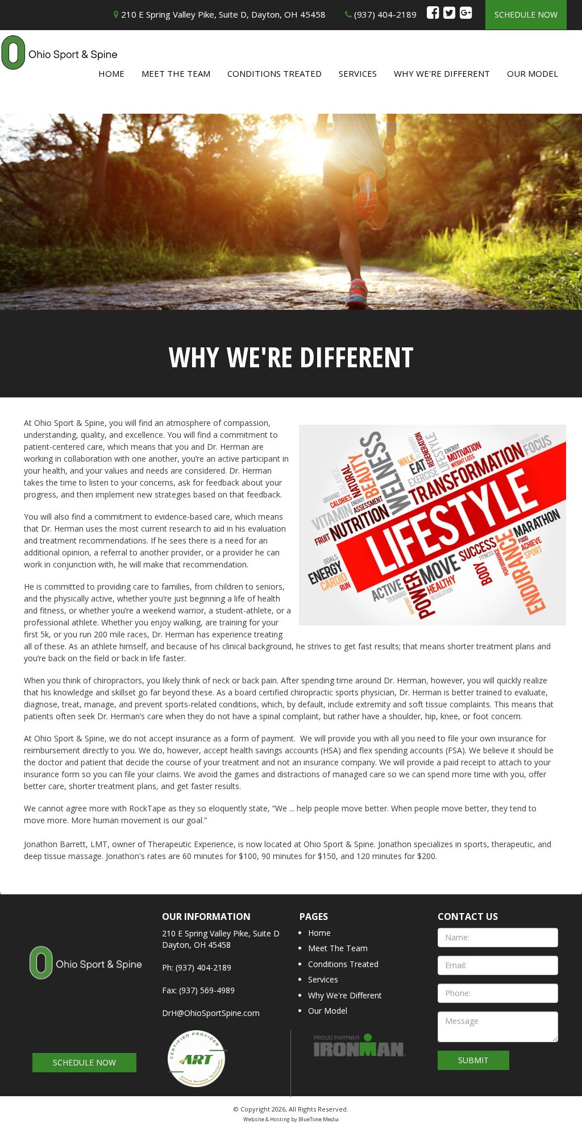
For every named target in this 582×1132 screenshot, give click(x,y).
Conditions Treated (274, 73)
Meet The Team (176, 73)
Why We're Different (442, 73)
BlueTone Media (318, 1119)
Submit (473, 1060)
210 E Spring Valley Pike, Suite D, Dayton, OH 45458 (222, 14)
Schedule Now (526, 14)
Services (358, 73)
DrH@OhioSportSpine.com (211, 1012)
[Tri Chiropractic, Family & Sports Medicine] (84, 973)
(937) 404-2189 (384, 14)
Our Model (532, 73)
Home (111, 73)
